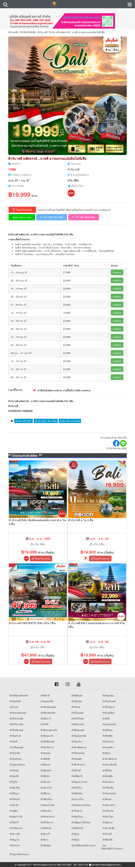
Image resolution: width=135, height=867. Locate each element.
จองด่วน (117, 272)
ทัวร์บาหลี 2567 (23, 421)
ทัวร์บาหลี (42, 32)
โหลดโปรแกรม (23, 209)
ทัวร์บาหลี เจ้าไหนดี (70, 421)
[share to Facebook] (116, 443)
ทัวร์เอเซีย (13, 32)
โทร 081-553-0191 (84, 217)
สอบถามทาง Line (22, 217)
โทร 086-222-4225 (52, 217)
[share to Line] (123, 443)
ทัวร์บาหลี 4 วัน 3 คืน (45, 421)
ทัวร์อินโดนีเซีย (28, 32)
